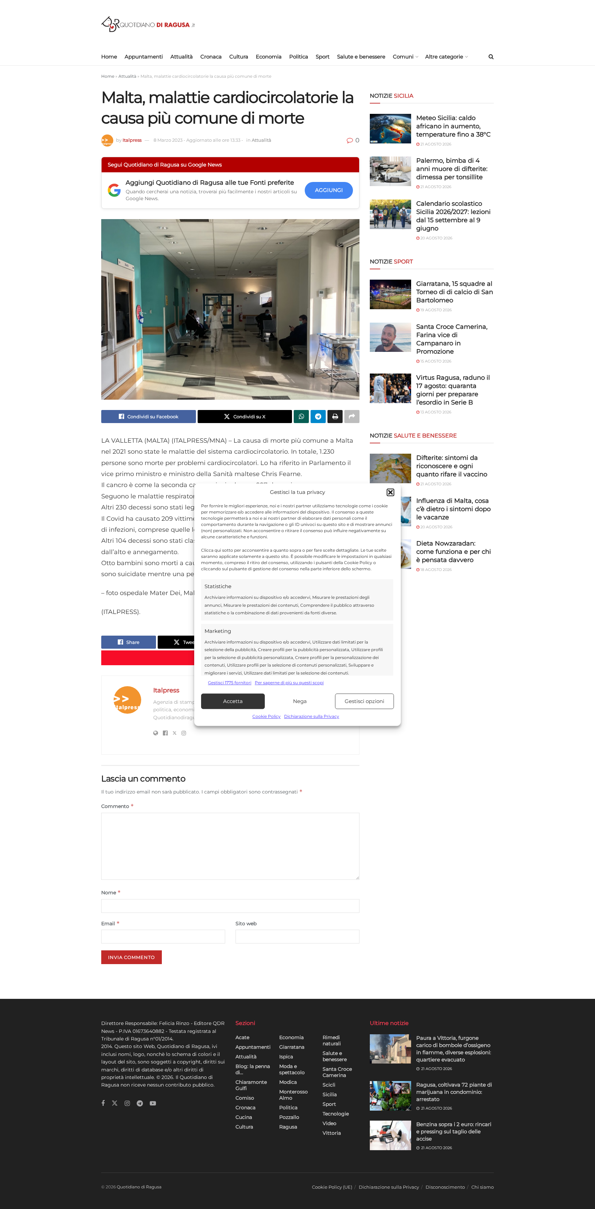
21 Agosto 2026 (435, 144)
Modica (288, 1082)
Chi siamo (482, 1187)
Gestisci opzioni (364, 701)
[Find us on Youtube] (153, 1104)
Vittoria (332, 1133)
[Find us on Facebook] (103, 1104)
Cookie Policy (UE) (332, 1187)
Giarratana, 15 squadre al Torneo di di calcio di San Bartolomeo (454, 292)
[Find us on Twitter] (115, 1103)
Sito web (246, 923)
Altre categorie (444, 56)
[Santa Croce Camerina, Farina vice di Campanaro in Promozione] (390, 337)
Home (109, 56)
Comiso (245, 1098)
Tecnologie (336, 1114)
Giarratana (291, 1047)
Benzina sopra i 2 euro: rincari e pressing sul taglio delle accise (453, 1131)
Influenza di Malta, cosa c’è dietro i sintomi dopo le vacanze (453, 509)
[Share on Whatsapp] (301, 416)
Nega (300, 701)
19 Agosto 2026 (435, 309)
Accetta (233, 701)
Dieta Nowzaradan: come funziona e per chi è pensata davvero (453, 552)
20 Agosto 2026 (435, 238)
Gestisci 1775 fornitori (229, 682)
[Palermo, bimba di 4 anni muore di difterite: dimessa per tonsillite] (390, 171)
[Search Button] (491, 56)
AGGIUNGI (329, 190)
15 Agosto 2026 (435, 361)
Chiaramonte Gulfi (251, 1085)
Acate (242, 1037)
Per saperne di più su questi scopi (289, 682)
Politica (298, 56)
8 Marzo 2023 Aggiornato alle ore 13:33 (198, 140)
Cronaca (211, 56)
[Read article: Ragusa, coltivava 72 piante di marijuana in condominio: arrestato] (390, 1096)
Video (329, 1123)
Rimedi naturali (332, 1040)
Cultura (238, 56)
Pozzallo (289, 1117)
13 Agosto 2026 (435, 412)
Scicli (329, 1085)
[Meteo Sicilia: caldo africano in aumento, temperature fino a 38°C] (390, 128)
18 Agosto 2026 (435, 569)
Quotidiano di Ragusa (139, 1186)
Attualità (181, 56)
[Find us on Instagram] (127, 1104)
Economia (269, 56)
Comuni (403, 56)
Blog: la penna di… (253, 1069)
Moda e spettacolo (292, 1069)
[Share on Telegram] (318, 416)
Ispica (286, 1057)
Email (110, 923)
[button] (390, 492)
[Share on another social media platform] (351, 416)
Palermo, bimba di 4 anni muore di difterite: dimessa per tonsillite (452, 169)
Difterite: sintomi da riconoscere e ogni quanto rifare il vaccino (451, 466)
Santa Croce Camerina (337, 1072)
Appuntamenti (144, 56)
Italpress (132, 140)
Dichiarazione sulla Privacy (311, 716)
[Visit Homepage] (148, 24)
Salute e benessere (361, 56)
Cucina (244, 1117)
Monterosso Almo (293, 1095)
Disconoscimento (445, 1187)
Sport (323, 56)
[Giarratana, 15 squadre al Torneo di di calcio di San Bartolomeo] (390, 294)
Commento (117, 806)
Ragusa (288, 1127)
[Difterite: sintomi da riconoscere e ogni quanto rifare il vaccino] (390, 468)
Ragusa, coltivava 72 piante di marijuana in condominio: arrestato (454, 1091)
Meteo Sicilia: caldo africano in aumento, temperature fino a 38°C (453, 126)
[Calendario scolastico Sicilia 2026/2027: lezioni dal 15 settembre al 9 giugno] (390, 214)
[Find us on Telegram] (140, 1104)
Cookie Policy (266, 716)
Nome (111, 892)
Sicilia (330, 1094)
